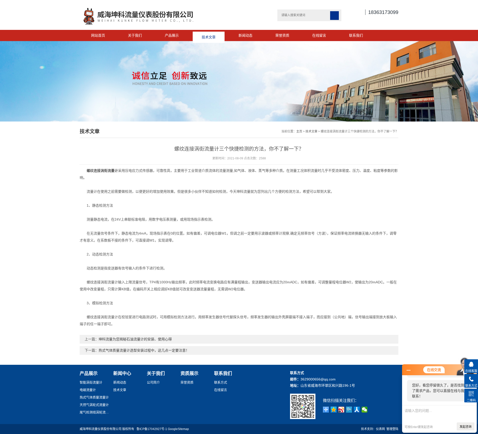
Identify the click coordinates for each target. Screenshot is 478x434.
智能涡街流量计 (91, 382)
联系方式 (220, 382)
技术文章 (209, 35)
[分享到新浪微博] (341, 410)
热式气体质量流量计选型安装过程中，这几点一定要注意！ (144, 350)
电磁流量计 (88, 390)
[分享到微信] (364, 410)
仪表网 (380, 429)
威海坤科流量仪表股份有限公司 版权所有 (108, 429)
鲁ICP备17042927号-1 (151, 429)
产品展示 (172, 35)
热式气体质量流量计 (94, 397)
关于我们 (135, 35)
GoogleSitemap (178, 429)
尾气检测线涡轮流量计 (95, 412)
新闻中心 (122, 373)
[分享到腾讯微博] (349, 410)
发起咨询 (466, 427)
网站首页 (98, 35)
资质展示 (189, 373)
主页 (299, 131)
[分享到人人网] (357, 410)
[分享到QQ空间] (334, 410)
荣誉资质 (282, 35)
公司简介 (153, 382)
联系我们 (356, 35)
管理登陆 (392, 429)
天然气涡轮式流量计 (94, 405)
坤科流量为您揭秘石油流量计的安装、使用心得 (135, 339)
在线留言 (319, 35)
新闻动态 (245, 35)
